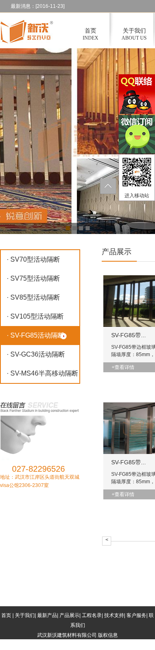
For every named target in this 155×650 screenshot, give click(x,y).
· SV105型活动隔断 (35, 316)
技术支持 (114, 615)
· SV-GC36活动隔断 (36, 354)
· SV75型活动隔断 (33, 278)
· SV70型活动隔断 (33, 259)
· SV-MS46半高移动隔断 (42, 373)
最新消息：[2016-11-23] (37, 6)
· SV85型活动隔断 (33, 297)
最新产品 (47, 615)
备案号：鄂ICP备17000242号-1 (88, 645)
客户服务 (136, 615)
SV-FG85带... (128, 335)
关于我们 (25, 615)
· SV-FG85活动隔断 (35, 335)
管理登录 (42, 645)
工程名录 (92, 615)
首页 (6, 615)
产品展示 (69, 615)
